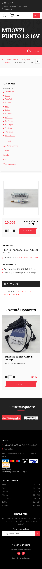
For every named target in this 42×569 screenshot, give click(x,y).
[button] (5, 15)
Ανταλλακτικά (12, 60)
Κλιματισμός (10, 135)
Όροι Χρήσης (7, 469)
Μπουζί (8, 62)
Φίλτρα (7, 95)
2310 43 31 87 (8, 3)
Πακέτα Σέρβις (10, 92)
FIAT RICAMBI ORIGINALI (27, 258)
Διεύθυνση (9, 121)
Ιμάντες (8, 103)
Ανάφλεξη (26, 60)
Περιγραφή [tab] (11, 284)
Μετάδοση (9, 113)
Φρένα (7, 110)
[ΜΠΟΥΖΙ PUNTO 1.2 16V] (21, 198)
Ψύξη (7, 106)
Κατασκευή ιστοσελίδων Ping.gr (14, 472)
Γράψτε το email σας (21, 529)
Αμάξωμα (8, 128)
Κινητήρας (9, 124)
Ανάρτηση (8, 117)
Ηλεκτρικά (9, 132)
